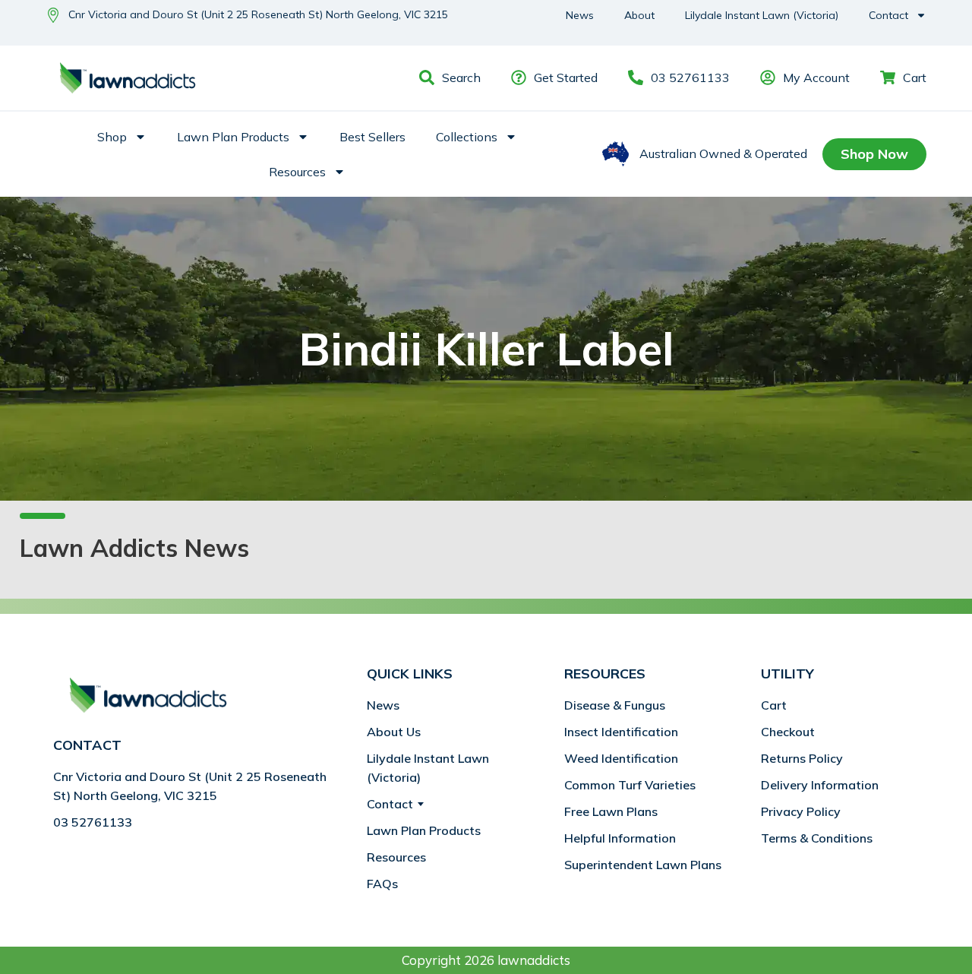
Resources (297, 171)
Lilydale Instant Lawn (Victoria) (761, 15)
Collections (466, 136)
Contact (888, 15)
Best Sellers (372, 136)
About (639, 15)
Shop (112, 136)
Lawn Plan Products (233, 136)
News (580, 15)
